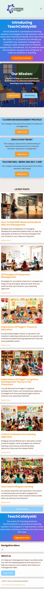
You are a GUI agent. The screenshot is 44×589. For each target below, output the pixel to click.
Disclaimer (21, 585)
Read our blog (22, 509)
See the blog (30, 95)
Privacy (4, 585)
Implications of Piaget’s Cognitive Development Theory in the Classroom (19, 382)
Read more (13, 95)
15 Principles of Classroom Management (15, 275)
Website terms (12, 585)
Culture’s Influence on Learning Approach (18, 435)
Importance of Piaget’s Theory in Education (19, 328)
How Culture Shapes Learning (17, 486)
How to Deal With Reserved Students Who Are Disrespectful (21, 223)
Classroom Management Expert (17, 581)
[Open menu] (41, 8)
